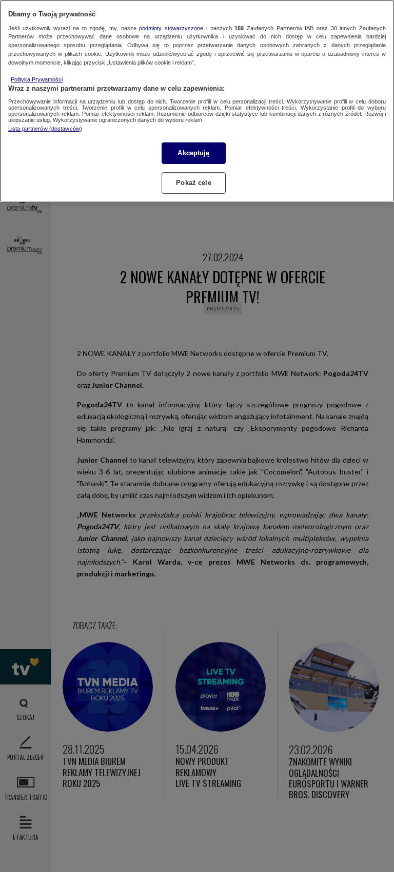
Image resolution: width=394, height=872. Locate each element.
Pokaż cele (193, 182)
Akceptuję (193, 153)
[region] (197, 101)
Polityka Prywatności (37, 79)
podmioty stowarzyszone (171, 28)
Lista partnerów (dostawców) (45, 129)
